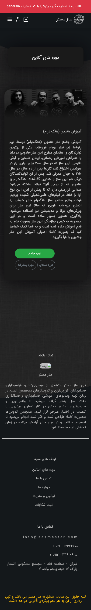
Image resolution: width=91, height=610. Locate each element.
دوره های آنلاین (43, 469)
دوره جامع (34, 253)
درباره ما (44, 487)
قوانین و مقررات (43, 496)
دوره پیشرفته (26, 264)
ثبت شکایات (44, 505)
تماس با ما (44, 478)
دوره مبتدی (46, 264)
